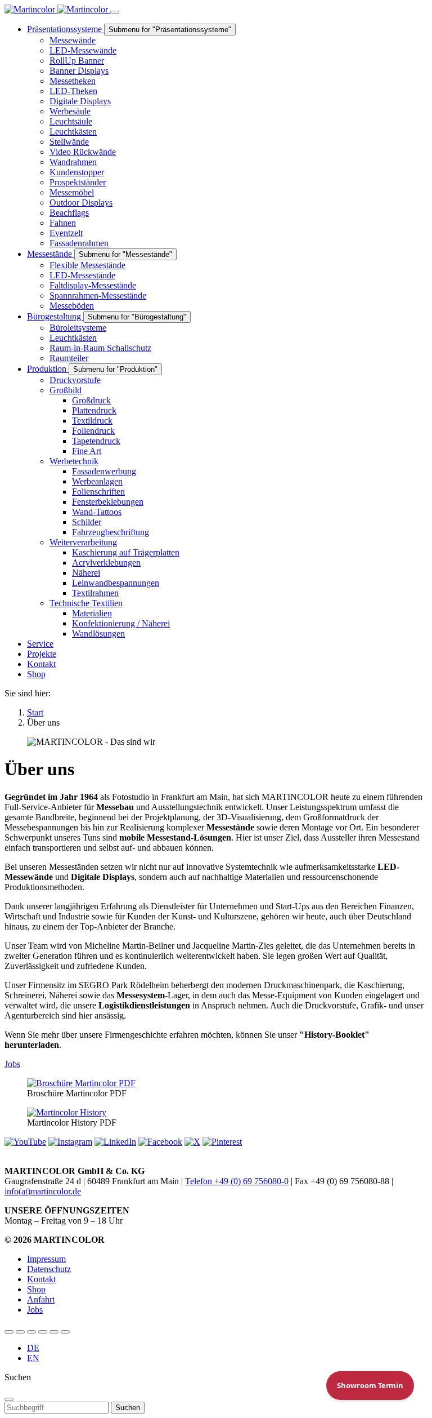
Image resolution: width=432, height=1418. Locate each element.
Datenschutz (49, 1269)
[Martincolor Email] (42, 1331)
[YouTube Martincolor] (9, 1331)
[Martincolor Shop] (20, 1331)
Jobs (12, 1064)
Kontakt (41, 1279)
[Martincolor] (57, 9)
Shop (36, 1289)
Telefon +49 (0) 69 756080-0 (237, 1181)
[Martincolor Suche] (65, 1331)
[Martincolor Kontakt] (31, 1331)
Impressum (46, 1259)
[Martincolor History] (66, 1112)
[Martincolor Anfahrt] (54, 1331)
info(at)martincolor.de (42, 1191)
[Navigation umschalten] (114, 12)
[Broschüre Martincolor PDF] (81, 1083)
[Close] (9, 1399)
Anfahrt (41, 1299)
